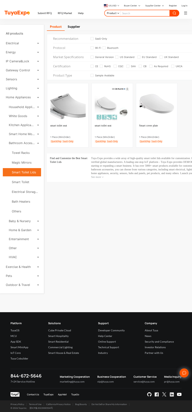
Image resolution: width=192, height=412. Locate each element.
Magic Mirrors (22, 162)
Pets (9, 276)
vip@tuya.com (105, 381)
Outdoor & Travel (18, 285)
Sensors (11, 79)
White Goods (18, 116)
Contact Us (33, 394)
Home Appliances (18, 97)
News (148, 336)
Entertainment (19, 239)
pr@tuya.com (172, 381)
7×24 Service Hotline (22, 381)
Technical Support (108, 347)
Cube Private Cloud (59, 330)
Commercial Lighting (60, 347)
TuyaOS (14, 330)
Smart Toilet (20, 182)
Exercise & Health (18, 267)
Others (16, 211)
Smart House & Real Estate (63, 352)
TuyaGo (75, 394)
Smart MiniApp (19, 347)
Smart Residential (58, 341)
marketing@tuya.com (72, 381)
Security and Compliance (159, 341)
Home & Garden (20, 230)
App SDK (15, 341)
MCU (13, 336)
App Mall (62, 394)
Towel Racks (21, 153)
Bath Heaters (21, 201)
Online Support (107, 341)
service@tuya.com (144, 381)
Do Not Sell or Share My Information (109, 404)
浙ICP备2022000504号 (41, 408)
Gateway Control (18, 70)
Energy (11, 52)
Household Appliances (22, 107)
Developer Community (111, 330)
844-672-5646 (26, 376)
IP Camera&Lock (17, 61)
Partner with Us (154, 352)
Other (13, 248)
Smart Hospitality (58, 336)
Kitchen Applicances (22, 125)
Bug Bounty (81, 404)
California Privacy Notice (58, 404)
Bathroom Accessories (22, 143)
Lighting (11, 88)
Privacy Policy (17, 404)
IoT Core (15, 352)
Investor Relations (155, 347)
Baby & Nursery (20, 221)
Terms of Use (35, 404)
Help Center (105, 336)
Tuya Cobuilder (19, 358)
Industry (103, 352)
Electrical (12, 43)
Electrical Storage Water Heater (25, 192)
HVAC (13, 257)
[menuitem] (22, 33)
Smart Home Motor (22, 134)
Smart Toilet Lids (24, 172)
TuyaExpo (48, 394)
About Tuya (151, 330)
